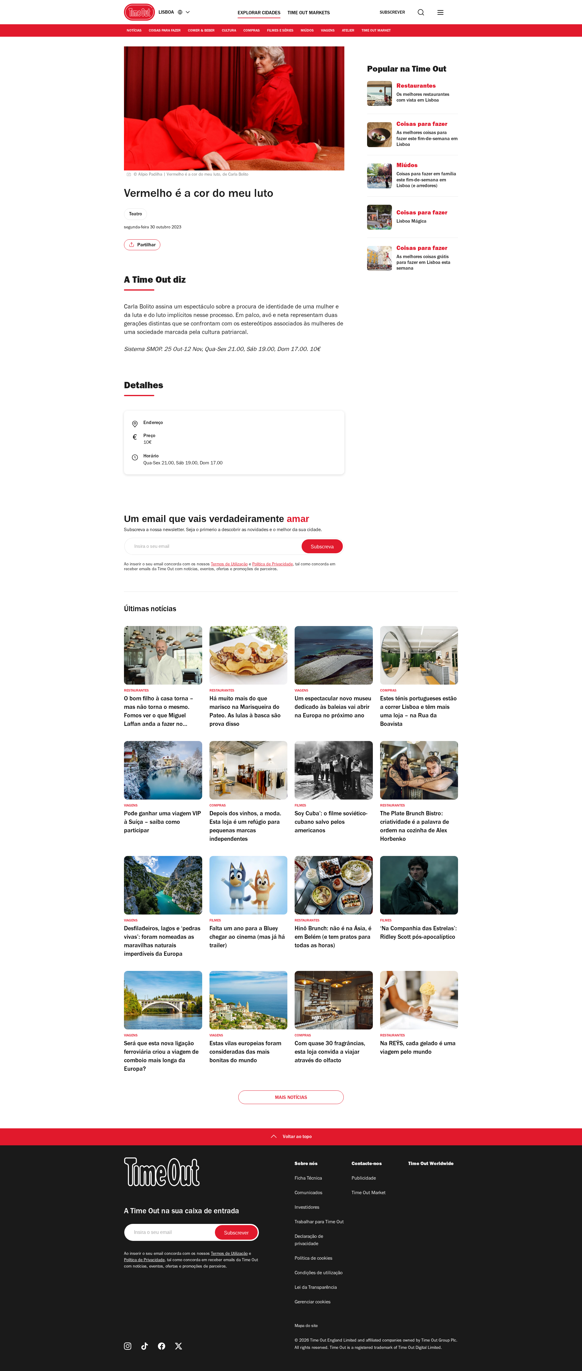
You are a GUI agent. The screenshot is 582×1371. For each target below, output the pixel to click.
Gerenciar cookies (312, 1302)
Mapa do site (306, 1326)
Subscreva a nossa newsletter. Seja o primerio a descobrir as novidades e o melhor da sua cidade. (223, 530)
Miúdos (307, 31)
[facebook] (161, 1346)
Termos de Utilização (229, 565)
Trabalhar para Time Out (319, 1222)
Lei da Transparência (316, 1287)
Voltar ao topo (297, 1137)
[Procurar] (421, 12)
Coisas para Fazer (165, 31)
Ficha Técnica (308, 1178)
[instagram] (127, 1346)
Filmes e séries (280, 31)
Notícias (134, 31)
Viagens (328, 31)
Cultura (229, 31)
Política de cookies (313, 1258)
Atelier (348, 31)
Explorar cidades (259, 13)
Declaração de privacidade (309, 1241)
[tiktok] (144, 1346)
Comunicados (308, 1193)
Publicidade (364, 1178)
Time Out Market (376, 31)
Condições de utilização (319, 1273)
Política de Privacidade (272, 565)
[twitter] (178, 1346)
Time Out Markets (309, 13)
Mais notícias (291, 1098)
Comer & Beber (201, 31)
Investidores (307, 1207)
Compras (251, 31)
